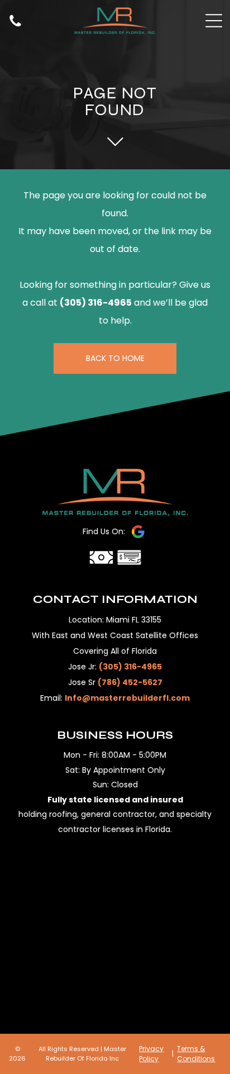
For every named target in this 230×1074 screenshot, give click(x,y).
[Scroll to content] (115, 141)
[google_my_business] (138, 531)
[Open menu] (213, 20)
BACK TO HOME (115, 358)
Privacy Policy (151, 1053)
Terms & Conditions (196, 1053)
